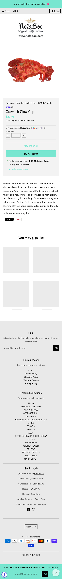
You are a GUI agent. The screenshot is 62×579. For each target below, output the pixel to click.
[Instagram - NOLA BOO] (33, 509)
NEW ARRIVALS (31, 409)
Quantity (10, 131)
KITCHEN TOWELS (31, 446)
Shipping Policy (31, 377)
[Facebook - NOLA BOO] (28, 509)
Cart (56, 11)
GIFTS (30, 439)
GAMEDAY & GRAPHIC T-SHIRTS (30, 419)
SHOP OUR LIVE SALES (31, 406)
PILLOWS (31, 449)
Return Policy (31, 373)
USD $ (15, 11)
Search (31, 370)
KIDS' (30, 432)
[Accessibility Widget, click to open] (4, 575)
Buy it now (31, 153)
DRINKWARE (31, 442)
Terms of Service (31, 380)
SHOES (31, 423)
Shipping (10, 120)
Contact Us (39, 473)
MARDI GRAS (30, 459)
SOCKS (30, 426)
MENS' (30, 429)
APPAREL (30, 416)
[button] (31, 128)
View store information (18, 169)
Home (31, 403)
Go (45, 574)
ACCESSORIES (30, 413)
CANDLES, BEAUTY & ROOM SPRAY (31, 436)
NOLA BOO (35, 555)
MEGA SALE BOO (30, 452)
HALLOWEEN (31, 455)
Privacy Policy (31, 383)
